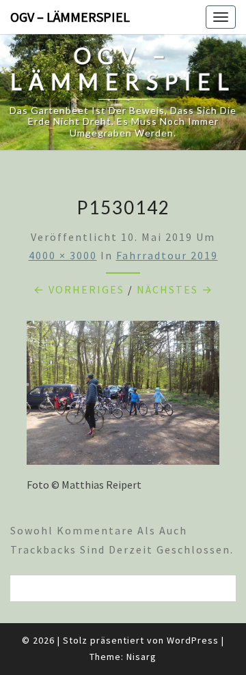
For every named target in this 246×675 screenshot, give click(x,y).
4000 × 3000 (63, 255)
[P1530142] (123, 396)
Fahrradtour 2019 (167, 255)
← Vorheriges (78, 289)
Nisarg (141, 656)
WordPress (193, 640)
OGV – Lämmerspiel (70, 16)
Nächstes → (175, 289)
